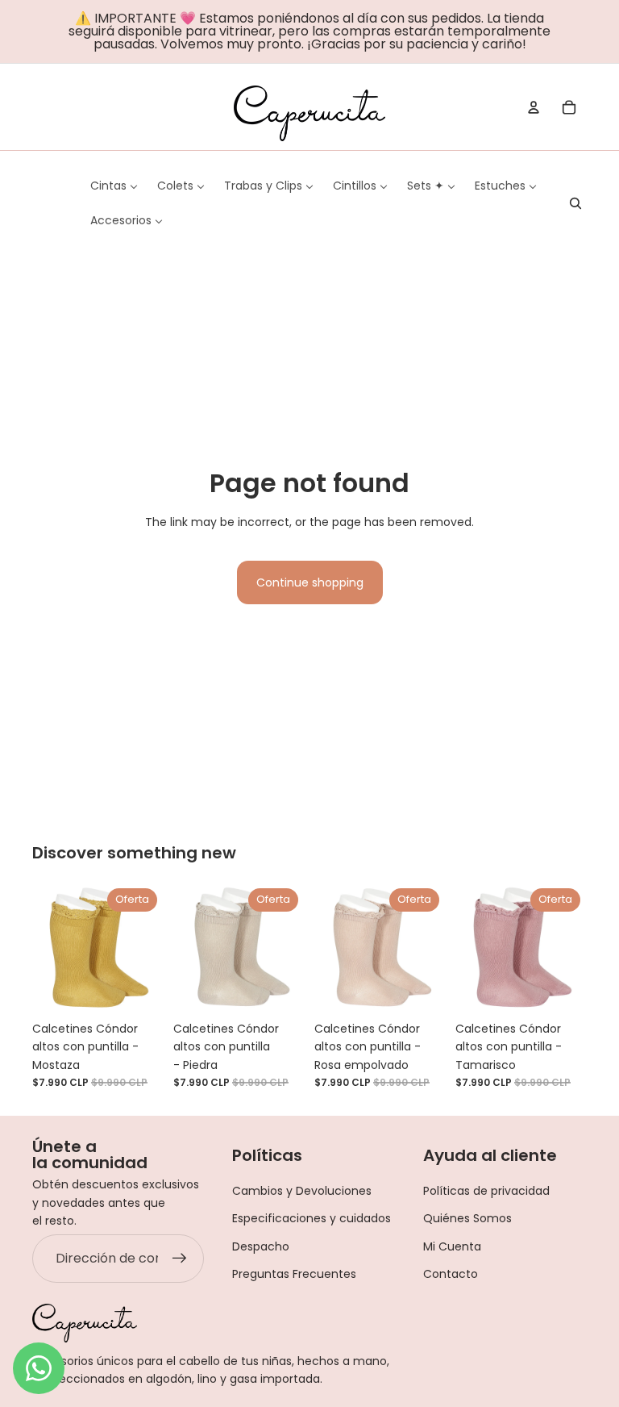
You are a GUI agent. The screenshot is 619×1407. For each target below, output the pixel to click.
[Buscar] (575, 203)
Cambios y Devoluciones (302, 1191)
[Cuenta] (533, 107)
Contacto (450, 1274)
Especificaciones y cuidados (311, 1218)
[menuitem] (114, 185)
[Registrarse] (180, 1258)
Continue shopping (310, 582)
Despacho (260, 1246)
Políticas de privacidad (486, 1191)
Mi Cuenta (452, 1246)
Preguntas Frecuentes (294, 1274)
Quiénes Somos (467, 1218)
